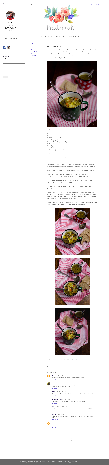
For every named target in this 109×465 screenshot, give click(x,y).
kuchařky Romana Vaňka (37, 51)
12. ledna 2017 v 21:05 (59, 375)
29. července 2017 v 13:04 (62, 406)
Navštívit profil (10, 30)
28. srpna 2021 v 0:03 (61, 422)
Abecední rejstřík (47, 36)
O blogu (65, 36)
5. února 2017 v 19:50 (65, 399)
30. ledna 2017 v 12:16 (61, 391)
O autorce (57, 36)
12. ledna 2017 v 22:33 (66, 383)
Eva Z (53, 375)
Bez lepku (33, 50)
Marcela (10, 22)
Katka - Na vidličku (56, 383)
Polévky (33, 53)
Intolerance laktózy (75, 36)
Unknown (54, 423)
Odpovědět (55, 379)
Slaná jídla (33, 55)
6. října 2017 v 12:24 (61, 414)
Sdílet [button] (32, 44)
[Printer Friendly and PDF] (10, 39)
